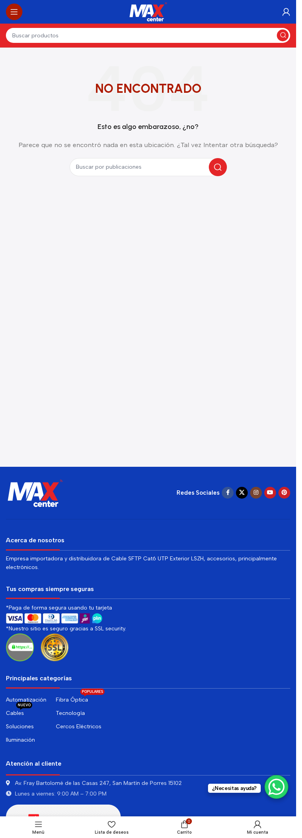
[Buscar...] (283, 35)
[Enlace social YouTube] (270, 493)
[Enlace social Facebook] (228, 493)
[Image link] (35, 492)
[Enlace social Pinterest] (284, 493)
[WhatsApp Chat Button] (276, 787)
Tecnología (70, 713)
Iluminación (20, 740)
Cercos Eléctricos (78, 726)
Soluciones (20, 726)
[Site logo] (148, 11)
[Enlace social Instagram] (256, 493)
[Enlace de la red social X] (242, 493)
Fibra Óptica (79, 698)
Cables (18, 711)
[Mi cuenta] (286, 12)
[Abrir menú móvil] (14, 12)
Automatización (26, 699)
